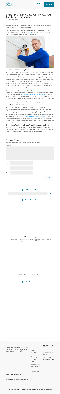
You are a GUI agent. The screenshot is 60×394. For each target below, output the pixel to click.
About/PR (33, 353)
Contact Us (49, 4)
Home (32, 350)
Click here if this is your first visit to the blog (30, 275)
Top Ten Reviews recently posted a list (35, 116)
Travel (32, 361)
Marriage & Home (35, 364)
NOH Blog (16, 20)
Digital (22, 94)
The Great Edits (35, 371)
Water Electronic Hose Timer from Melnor (34, 94)
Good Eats (34, 368)
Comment (9, 145)
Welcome (33, 359)
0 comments (24, 20)
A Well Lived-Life (35, 366)
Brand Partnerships (34, 356)
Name (8, 163)
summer (30, 32)
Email (8, 168)
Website (8, 172)
